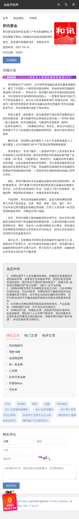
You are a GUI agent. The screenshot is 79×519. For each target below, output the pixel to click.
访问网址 (11, 60)
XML (25, 505)
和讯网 (24, 140)
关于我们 (53, 501)
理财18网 (14, 352)
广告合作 (34, 505)
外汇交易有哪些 (44, 409)
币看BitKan (15, 383)
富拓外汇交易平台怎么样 (37, 415)
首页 (5, 18)
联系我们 (64, 501)
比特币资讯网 (17, 377)
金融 (49, 84)
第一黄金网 (16, 364)
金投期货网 (16, 358)
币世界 (13, 389)
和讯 (10, 84)
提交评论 (11, 485)
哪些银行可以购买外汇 (36, 420)
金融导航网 (11, 4)
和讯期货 (62, 404)
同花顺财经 (16, 345)
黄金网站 (18, 18)
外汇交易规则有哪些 (16, 409)
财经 (31, 88)
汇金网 (13, 370)
